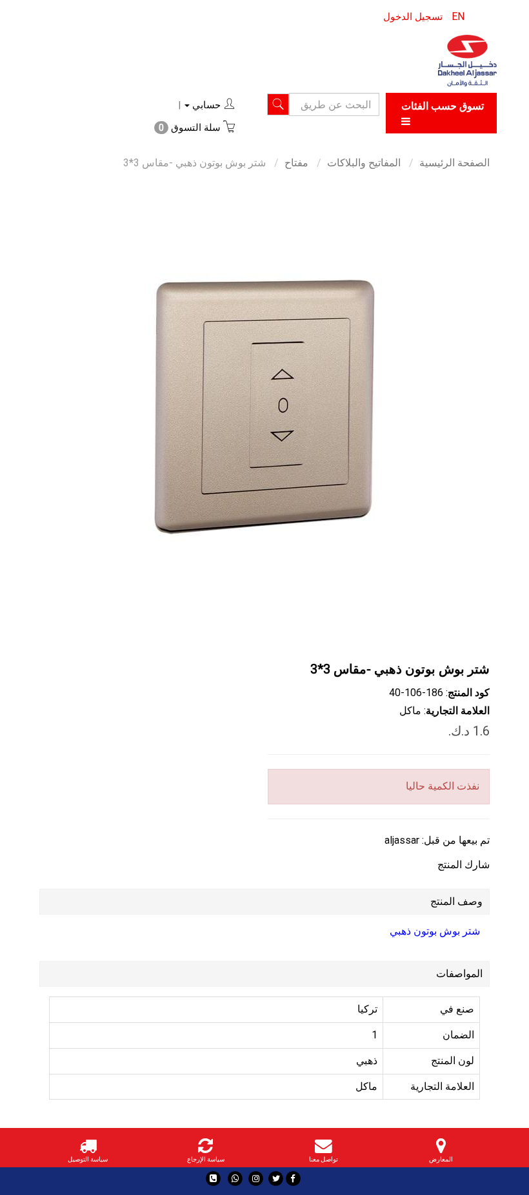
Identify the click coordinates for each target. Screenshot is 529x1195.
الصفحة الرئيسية (454, 163)
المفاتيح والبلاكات (364, 163)
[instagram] (255, 1178)
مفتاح (296, 163)
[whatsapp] (235, 1178)
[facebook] (293, 1178)
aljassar (401, 840)
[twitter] (275, 1178)
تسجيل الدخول (413, 17)
